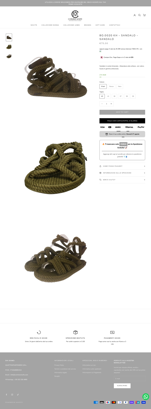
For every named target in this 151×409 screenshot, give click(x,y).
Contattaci (114, 25)
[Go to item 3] (9, 56)
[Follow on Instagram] (12, 395)
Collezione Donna (50, 25)
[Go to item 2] (9, 47)
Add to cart (122, 112)
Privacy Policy (59, 365)
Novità (34, 25)
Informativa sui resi (89, 365)
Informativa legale (60, 373)
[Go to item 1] (9, 37)
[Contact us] (145, 396)
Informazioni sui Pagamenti (91, 373)
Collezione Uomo (71, 25)
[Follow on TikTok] (18, 395)
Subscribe (122, 386)
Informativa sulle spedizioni (91, 369)
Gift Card (100, 25)
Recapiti (57, 376)
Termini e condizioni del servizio (65, 369)
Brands (87, 25)
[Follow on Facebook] (6, 395)
